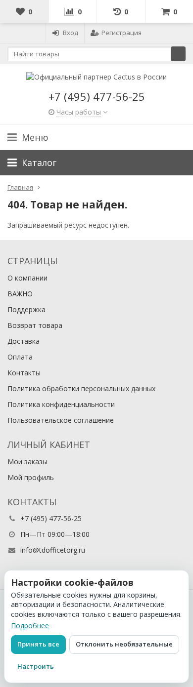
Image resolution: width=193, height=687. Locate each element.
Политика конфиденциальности (61, 404)
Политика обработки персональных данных (81, 388)
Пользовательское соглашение (60, 420)
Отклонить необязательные (124, 644)
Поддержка (26, 309)
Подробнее (30, 625)
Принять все (38, 644)
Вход (70, 32)
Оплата (20, 357)
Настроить (35, 666)
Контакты (24, 372)
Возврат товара (34, 325)
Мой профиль (30, 477)
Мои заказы (27, 461)
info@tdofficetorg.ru (52, 550)
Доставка (23, 341)
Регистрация (121, 32)
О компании (27, 278)
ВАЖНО (20, 293)
